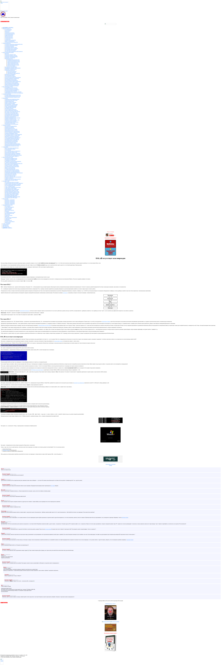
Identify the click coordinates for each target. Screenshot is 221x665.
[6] (111, 600)
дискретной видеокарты (24, 310)
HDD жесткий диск (9, 35)
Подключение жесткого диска (11, 47)
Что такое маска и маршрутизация (11, 193)
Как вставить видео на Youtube (11, 129)
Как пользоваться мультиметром (11, 80)
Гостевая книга (6, 224)
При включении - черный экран (11, 104)
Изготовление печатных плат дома (12, 145)
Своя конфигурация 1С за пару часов (12, 135)
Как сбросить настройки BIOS (11, 66)
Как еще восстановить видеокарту (12, 85)
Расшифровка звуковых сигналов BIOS (12, 68)
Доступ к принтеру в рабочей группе (12, 132)
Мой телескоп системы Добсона (11, 180)
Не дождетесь (7, 205)
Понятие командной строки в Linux (12, 191)
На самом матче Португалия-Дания (12, 166)
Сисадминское (8, 149)
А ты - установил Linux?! (10, 186)
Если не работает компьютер (10, 109)
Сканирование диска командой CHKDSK (13, 91)
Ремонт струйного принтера (10, 102)
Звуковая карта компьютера (10, 40)
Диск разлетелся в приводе (10, 76)
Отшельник (7, 219)
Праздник (7, 211)
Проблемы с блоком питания (10, 69)
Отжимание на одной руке (10, 160)
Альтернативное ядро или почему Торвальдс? (14, 183)
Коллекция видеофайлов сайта (11, 158)
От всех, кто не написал (10, 221)
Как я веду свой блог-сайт (10, 175)
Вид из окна (7, 214)
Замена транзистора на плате (13, 63)
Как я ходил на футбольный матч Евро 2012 (13, 163)
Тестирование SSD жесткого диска (12, 114)
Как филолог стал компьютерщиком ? (12, 171)
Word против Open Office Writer (11, 100)
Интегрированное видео (10, 33)
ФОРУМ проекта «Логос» (110, 603)
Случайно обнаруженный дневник (12, 169)
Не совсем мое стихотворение (11, 217)
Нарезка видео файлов (9, 127)
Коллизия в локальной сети (10, 116)
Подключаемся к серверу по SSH (11, 190)
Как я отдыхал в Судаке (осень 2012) (12, 170)
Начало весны (8, 222)
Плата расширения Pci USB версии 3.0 (12, 137)
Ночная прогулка (8, 220)
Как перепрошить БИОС (10, 75)
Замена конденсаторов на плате (13, 61)
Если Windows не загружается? (11, 87)
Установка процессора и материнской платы (14, 44)
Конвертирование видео (10, 128)
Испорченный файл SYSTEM (11, 90)
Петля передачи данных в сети (11, 152)
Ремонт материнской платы (12, 62)
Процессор (7, 31)
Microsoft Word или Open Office (44, 325)
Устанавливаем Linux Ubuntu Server (12, 189)
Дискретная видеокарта (9, 32)
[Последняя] (120, 600)
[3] (106, 600)
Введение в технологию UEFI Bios (12, 136)
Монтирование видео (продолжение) (12, 131)
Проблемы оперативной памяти (11, 56)
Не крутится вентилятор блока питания (13, 77)
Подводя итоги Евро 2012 (10, 168)
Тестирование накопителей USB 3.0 (12, 138)
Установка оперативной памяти (11, 45)
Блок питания (7, 30)
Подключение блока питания (11, 49)
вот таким (53, 485)
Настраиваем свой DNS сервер (11, 195)
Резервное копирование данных (11, 133)
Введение (7, 53)
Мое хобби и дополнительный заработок (13, 161)
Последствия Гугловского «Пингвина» (12, 153)
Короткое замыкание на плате (13, 64)
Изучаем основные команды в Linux (12, 192)
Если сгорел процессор (11, 71)
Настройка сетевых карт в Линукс (12, 194)
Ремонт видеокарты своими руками (12, 84)
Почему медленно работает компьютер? (13, 81)
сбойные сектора (6, 450)
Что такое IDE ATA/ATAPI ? (10, 50)
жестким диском (125, 517)
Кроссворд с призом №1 (10, 199)
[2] (104, 600)
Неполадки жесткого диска (10, 54)
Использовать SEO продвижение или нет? (13, 155)
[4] (108, 600)
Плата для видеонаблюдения (10, 106)
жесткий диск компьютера (79, 382)
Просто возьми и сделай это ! (11, 174)
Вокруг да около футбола (10, 167)
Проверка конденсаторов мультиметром (13, 144)
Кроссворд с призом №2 (10, 200)
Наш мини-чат (5, 225)
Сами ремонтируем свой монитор (11, 121)
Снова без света (8, 218)
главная (110, 465)
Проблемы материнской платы (13, 59)
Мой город (7, 216)
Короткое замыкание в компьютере (12, 78)
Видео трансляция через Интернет (12, 147)
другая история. (48, 529)
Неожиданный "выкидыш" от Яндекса (12, 154)
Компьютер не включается (10, 74)
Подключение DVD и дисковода (11, 48)
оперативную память (106, 321)
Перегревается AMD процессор (13, 73)
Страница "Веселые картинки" (11, 162)
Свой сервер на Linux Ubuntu (11, 188)
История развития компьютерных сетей (13, 96)
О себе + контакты (6, 223)
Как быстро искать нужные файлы (12, 115)
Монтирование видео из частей (11, 130)
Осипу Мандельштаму (9, 207)
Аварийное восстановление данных (12, 99)
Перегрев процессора (11, 72)
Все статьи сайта (6, 226)
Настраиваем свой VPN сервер (11, 197)
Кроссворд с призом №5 (10, 203)
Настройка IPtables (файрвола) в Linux (12, 196)
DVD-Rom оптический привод (37, 369)
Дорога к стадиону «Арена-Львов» (12, 165)
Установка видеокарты (9, 46)
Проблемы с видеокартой (10, 57)
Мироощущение (8, 209)
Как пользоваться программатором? (12, 83)
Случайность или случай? (10, 212)
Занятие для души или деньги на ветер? (13, 179)
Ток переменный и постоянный (11, 140)
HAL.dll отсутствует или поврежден (12, 89)
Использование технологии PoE (11, 141)
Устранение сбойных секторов (11, 55)
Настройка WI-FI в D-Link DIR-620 (12, 139)
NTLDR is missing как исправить (11, 88)
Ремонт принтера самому (10, 103)
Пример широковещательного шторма (12, 117)
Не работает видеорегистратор (11, 105)
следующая (113, 464)
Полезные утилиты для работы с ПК (12, 119)
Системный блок (8, 29)
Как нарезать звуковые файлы (11, 126)
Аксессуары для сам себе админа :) (12, 113)
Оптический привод (9, 37)
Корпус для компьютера (9, 41)
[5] (109, 600)
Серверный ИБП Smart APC (10, 107)
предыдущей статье (58, 341)
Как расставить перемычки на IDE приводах (14, 51)
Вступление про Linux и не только (12, 182)
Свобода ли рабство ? (9, 177)
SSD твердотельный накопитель (11, 42)
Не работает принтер (9, 108)
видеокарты (65, 292)
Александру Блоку (8, 215)
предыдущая (108, 464)
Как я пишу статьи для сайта (10, 173)
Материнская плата (9, 36)
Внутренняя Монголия (9, 213)
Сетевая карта (8, 38)
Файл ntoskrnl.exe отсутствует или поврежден (14, 92)
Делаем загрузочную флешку (10, 120)
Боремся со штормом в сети (10, 118)
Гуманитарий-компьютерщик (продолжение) (14, 172)
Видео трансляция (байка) (10, 148)
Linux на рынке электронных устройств (13, 184)
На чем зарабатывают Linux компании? (12, 185)
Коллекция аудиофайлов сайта (11, 159)
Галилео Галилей (8, 208)
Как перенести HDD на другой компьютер (13, 134)
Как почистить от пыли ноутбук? (11, 82)
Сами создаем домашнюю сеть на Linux (13, 187)
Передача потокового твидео (10, 142)
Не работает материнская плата (13, 60)
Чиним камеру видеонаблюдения (11, 124)
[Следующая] (114, 600)
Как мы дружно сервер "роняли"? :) (12, 156)
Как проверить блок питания (10, 79)
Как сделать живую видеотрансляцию (12, 143)
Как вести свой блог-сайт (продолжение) (13, 176)
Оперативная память (9, 34)
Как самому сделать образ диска (11, 112)
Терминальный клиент (9, 101)
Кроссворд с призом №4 (10, 202)
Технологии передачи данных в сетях (12, 97)
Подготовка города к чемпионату (11, 164)
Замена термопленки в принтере (11, 110)
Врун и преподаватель (9, 210)
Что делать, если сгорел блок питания (12, 111)
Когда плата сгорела (11, 65)
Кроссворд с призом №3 (10, 201)
